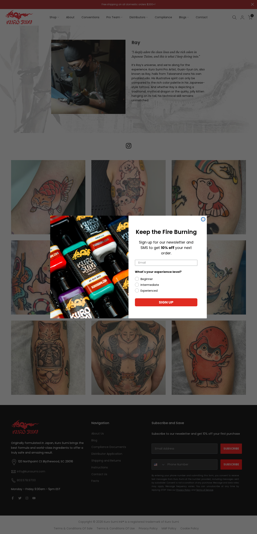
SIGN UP (166, 302)
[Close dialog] (203, 219)
